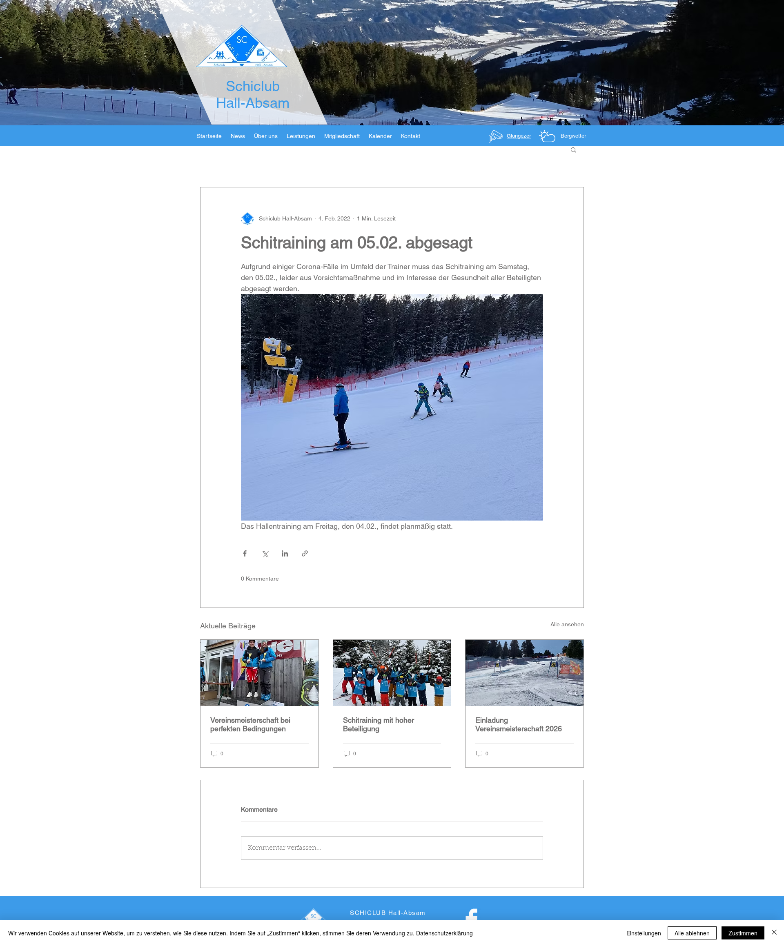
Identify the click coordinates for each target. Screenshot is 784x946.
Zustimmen (742, 933)
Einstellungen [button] (643, 933)
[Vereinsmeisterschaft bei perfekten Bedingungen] (259, 673)
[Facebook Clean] (471, 919)
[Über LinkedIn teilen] (285, 553)
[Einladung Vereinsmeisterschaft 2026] (525, 673)
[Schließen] (774, 932)
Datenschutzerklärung (444, 933)
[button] (573, 149)
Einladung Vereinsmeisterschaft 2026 (518, 724)
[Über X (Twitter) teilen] (265, 553)
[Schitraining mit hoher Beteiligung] (392, 673)
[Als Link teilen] (305, 553)
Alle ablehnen (692, 933)
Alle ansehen (567, 624)
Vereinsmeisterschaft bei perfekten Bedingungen (250, 724)
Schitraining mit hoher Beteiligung (378, 724)
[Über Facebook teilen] (245, 553)
